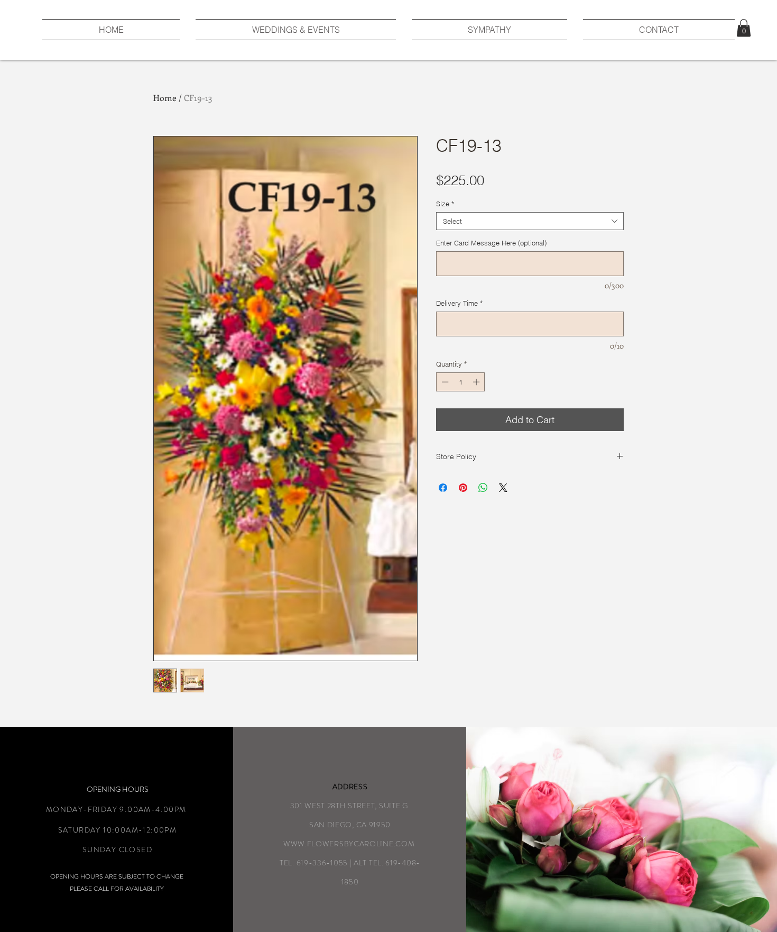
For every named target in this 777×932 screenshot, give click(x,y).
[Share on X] (503, 487)
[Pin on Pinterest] (463, 487)
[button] (743, 27)
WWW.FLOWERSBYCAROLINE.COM (349, 843)
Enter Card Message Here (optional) (491, 243)
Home (165, 97)
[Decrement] (444, 382)
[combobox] (530, 221)
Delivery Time (459, 303)
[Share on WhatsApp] (483, 487)
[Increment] (477, 382)
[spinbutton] (460, 382)
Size (445, 203)
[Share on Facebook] (443, 487)
